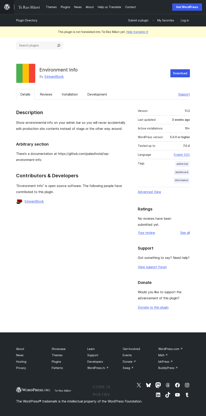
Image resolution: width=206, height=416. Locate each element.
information (181, 180)
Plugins (56, 361)
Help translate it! (137, 32)
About (20, 349)
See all (185, 233)
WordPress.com (170, 349)
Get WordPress (187, 7)
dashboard (181, 172)
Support (184, 94)
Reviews (46, 94)
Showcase (59, 349)
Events (127, 355)
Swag (128, 368)
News (20, 355)
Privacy (21, 368)
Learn (91, 349)
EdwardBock (54, 77)
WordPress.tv (98, 368)
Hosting (21, 361)
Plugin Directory (26, 20)
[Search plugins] (59, 45)
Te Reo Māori (63, 390)
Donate (129, 361)
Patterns (57, 368)
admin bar (182, 163)
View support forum (152, 267)
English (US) (182, 154)
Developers (95, 361)
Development (97, 94)
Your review (146, 233)
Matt (163, 355)
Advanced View (149, 192)
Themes (57, 355)
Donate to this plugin (153, 307)
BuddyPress (168, 368)
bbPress (165, 361)
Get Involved (131, 349)
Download (180, 73)
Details (25, 94)
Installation (70, 94)
